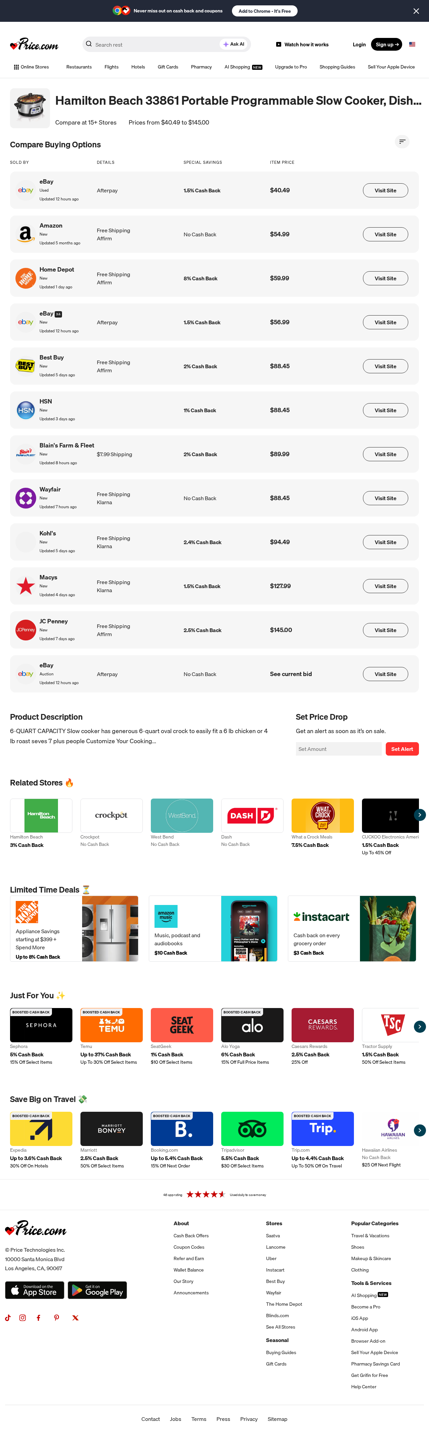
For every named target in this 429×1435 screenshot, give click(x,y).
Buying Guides (281, 1352)
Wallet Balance (189, 1270)
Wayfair (273, 1292)
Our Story (183, 1281)
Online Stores (35, 66)
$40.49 (280, 190)
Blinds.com (277, 1315)
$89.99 (280, 454)
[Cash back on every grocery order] (352, 928)
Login (359, 44)
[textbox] (412, 44)
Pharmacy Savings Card (375, 1364)
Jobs (175, 1419)
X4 (58, 314)
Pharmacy (201, 66)
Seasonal (277, 1340)
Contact (150, 1419)
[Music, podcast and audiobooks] (213, 928)
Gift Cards (168, 66)
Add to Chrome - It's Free (265, 11)
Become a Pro (365, 1306)
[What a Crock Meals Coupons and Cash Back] (323, 827)
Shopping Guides (337, 66)
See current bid (291, 674)
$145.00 (281, 630)
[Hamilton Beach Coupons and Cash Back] (41, 827)
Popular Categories (375, 1223)
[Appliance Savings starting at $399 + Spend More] (74, 928)
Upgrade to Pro (291, 66)
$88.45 (280, 366)
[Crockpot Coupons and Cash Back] (111, 827)
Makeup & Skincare (371, 1258)
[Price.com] (35, 1242)
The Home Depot (284, 1304)
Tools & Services (371, 1283)
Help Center (363, 1386)
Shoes (357, 1247)
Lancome (276, 1247)
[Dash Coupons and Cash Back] (252, 827)
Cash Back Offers (191, 1235)
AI (237, 44)
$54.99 (280, 234)
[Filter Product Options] (402, 141)
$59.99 (279, 278)
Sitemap (278, 1419)
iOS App (359, 1318)
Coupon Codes (189, 1247)
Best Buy (275, 1281)
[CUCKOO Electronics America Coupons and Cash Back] (393, 827)
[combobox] (166, 44)
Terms (198, 1419)
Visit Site (385, 190)
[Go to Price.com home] (34, 44)
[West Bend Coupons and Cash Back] (182, 827)
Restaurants (79, 66)
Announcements (191, 1292)
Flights (112, 66)
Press (223, 1419)
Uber (271, 1258)
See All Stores (280, 1327)
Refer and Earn (189, 1258)
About (181, 1223)
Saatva (273, 1235)
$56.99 (280, 322)
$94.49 (280, 542)
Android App (364, 1329)
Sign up (384, 44)
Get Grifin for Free (369, 1375)
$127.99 (280, 586)
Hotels (138, 66)
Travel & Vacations (370, 1235)
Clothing (360, 1270)
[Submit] (89, 45)
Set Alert (402, 749)
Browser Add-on (368, 1341)
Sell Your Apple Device (391, 66)
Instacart (275, 1270)
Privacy (249, 1419)
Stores (274, 1223)
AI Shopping (238, 66)
